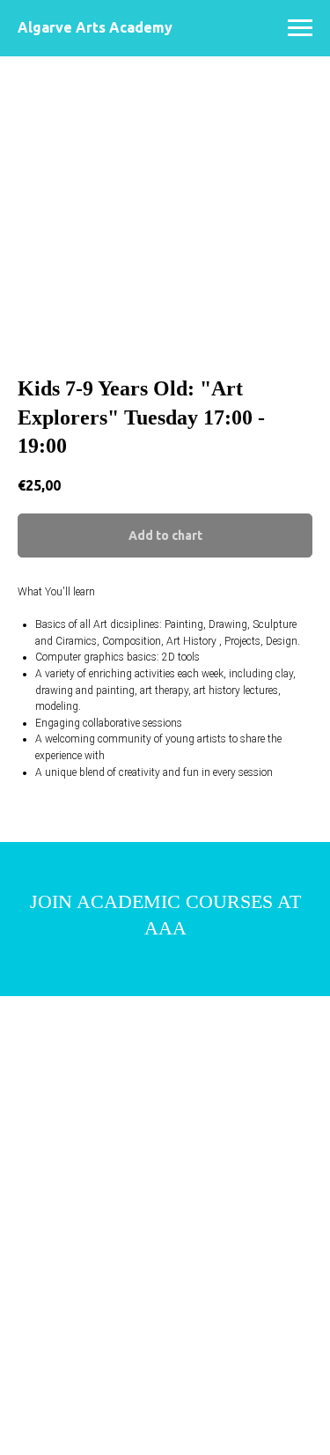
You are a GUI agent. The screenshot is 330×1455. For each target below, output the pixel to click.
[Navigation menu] (300, 28)
